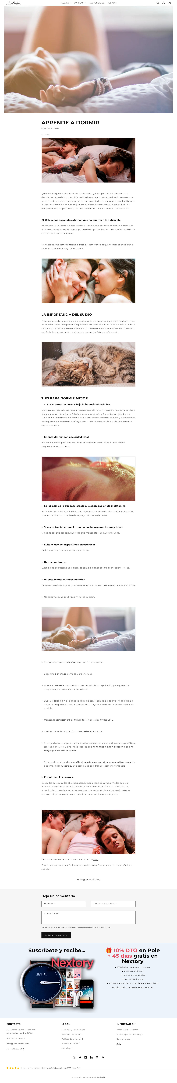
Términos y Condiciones (73, 1030)
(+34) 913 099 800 (15, 1049)
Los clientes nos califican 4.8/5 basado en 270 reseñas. (51, 1068)
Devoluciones (123, 1039)
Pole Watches (83, 1077)
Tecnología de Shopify (97, 1077)
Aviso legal (67, 1048)
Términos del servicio (72, 1034)
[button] (65, 3)
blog (95, 859)
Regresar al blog (90, 879)
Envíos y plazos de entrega (129, 1034)
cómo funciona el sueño (72, 245)
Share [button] (47, 134)
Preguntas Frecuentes (127, 1030)
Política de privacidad (72, 1039)
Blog (118, 1043)
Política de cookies (71, 1043)
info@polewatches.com (17, 1043)
